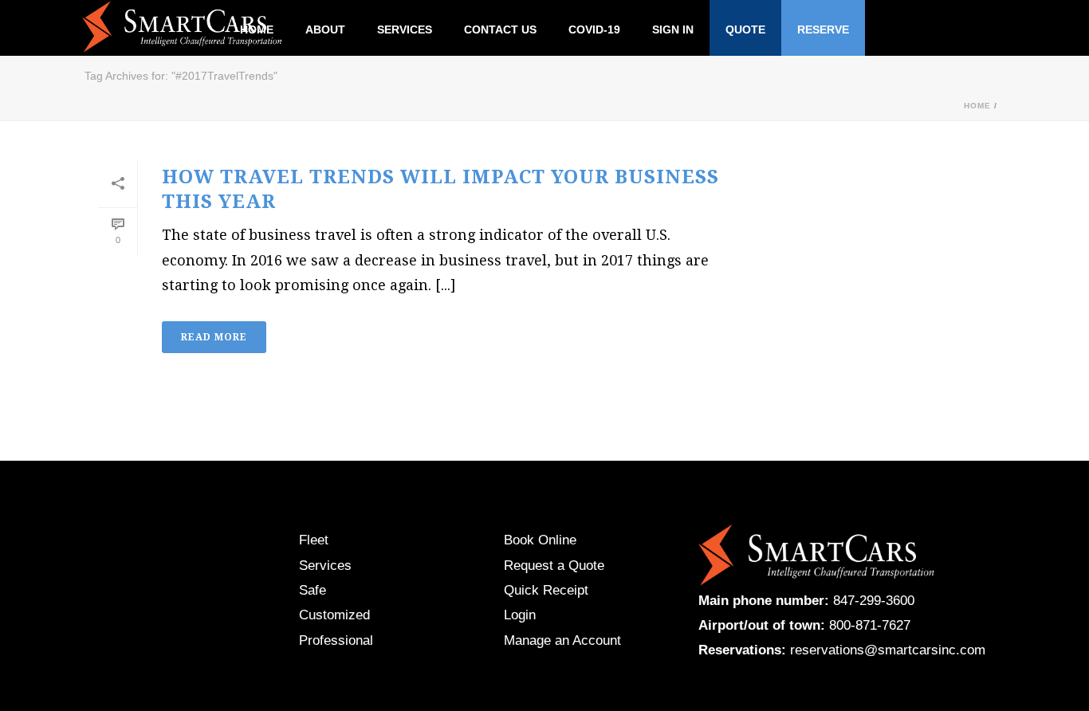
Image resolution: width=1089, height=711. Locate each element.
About (325, 29)
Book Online (540, 540)
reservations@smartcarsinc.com (887, 650)
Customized (334, 615)
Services (404, 29)
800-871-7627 (869, 625)
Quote (745, 29)
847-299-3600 (873, 600)
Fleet (313, 540)
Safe (312, 590)
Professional (336, 640)
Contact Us (500, 29)
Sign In (673, 29)
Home (977, 105)
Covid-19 (594, 29)
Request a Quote (554, 565)
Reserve (823, 29)
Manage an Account (562, 640)
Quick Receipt (546, 590)
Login (520, 615)
